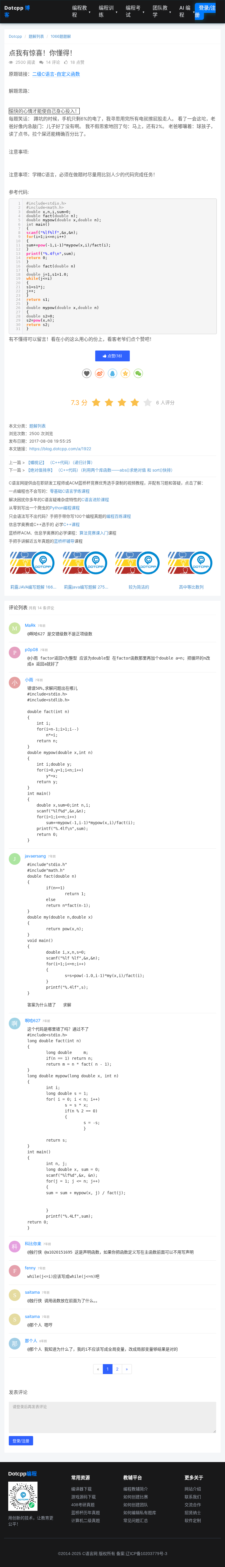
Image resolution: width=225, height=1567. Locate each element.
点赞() (114, 355)
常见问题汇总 (135, 1520)
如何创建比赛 (135, 1496)
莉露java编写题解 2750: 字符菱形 (86, 587)
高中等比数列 (191, 587)
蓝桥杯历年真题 (85, 1512)
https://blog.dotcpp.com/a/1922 (60, 448)
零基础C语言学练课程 (70, 491)
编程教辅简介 (135, 1489)
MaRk (30, 625)
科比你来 (33, 1243)
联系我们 (193, 1496)
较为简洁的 (139, 587)
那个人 (31, 1340)
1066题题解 (61, 36)
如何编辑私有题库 (139, 1512)
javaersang (35, 855)
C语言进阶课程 (95, 499)
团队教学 (162, 11)
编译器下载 (81, 1489)
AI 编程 (187, 11)
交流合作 (193, 1504)
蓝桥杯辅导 (64, 541)
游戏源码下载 (83, 1496)
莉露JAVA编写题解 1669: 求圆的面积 (33, 587)
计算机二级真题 (85, 1520)
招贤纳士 (193, 1512)
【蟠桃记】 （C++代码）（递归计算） (60, 462)
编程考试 (135, 11)
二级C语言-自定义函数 (56, 74)
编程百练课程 (118, 516)
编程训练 (108, 11)
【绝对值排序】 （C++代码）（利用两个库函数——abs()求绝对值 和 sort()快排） (100, 469)
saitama (32, 1292)
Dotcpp (15, 36)
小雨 (29, 679)
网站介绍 (193, 1489)
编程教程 (81, 11)
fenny (30, 1267)
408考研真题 (83, 1504)
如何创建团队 (135, 1504)
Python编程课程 (65, 507)
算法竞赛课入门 (93, 532)
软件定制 (193, 1520)
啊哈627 (32, 1020)
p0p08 (31, 649)
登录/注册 (205, 11)
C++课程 (71, 524)
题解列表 (36, 36)
